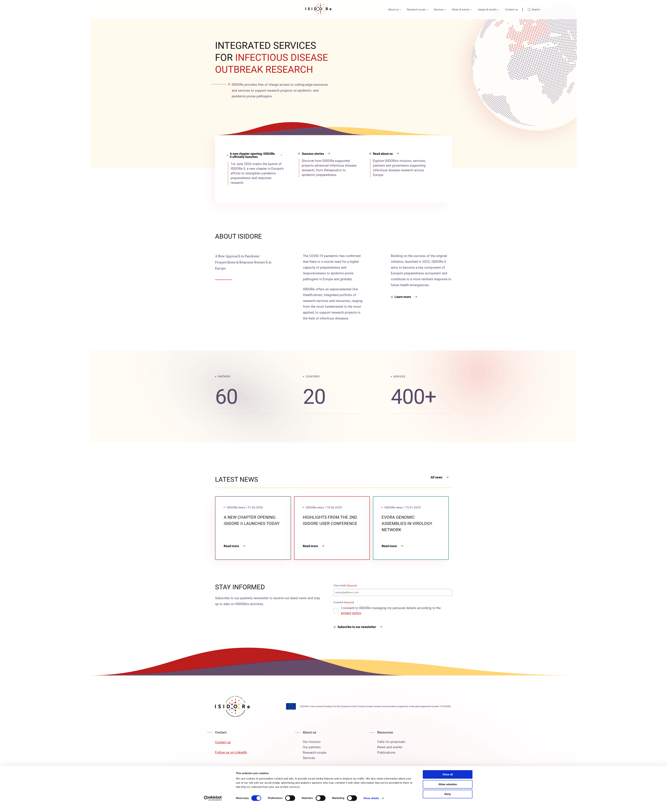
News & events (460, 9)
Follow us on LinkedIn (231, 752)
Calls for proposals (391, 742)
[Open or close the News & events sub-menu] (471, 9)
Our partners (312, 747)
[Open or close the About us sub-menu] (400, 9)
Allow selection (447, 784)
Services (439, 9)
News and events (389, 747)
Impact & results (487, 9)
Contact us (511, 9)
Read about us (383, 153)
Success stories (313, 153)
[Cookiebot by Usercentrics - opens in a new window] (213, 798)
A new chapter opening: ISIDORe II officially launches (252, 155)
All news (436, 477)
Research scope (416, 9)
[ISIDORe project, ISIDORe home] (318, 9)
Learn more (403, 297)
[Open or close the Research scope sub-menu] (427, 9)
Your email (345, 585)
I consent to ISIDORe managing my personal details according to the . (391, 610)
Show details (371, 798)
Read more (231, 546)
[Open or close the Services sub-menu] (445, 9)
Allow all (447, 774)
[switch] (290, 798)
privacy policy (351, 613)
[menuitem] (394, 9)
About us (393, 9)
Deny (447, 794)
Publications (386, 753)
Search (536, 9)
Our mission (311, 742)
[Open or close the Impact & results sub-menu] (498, 9)
